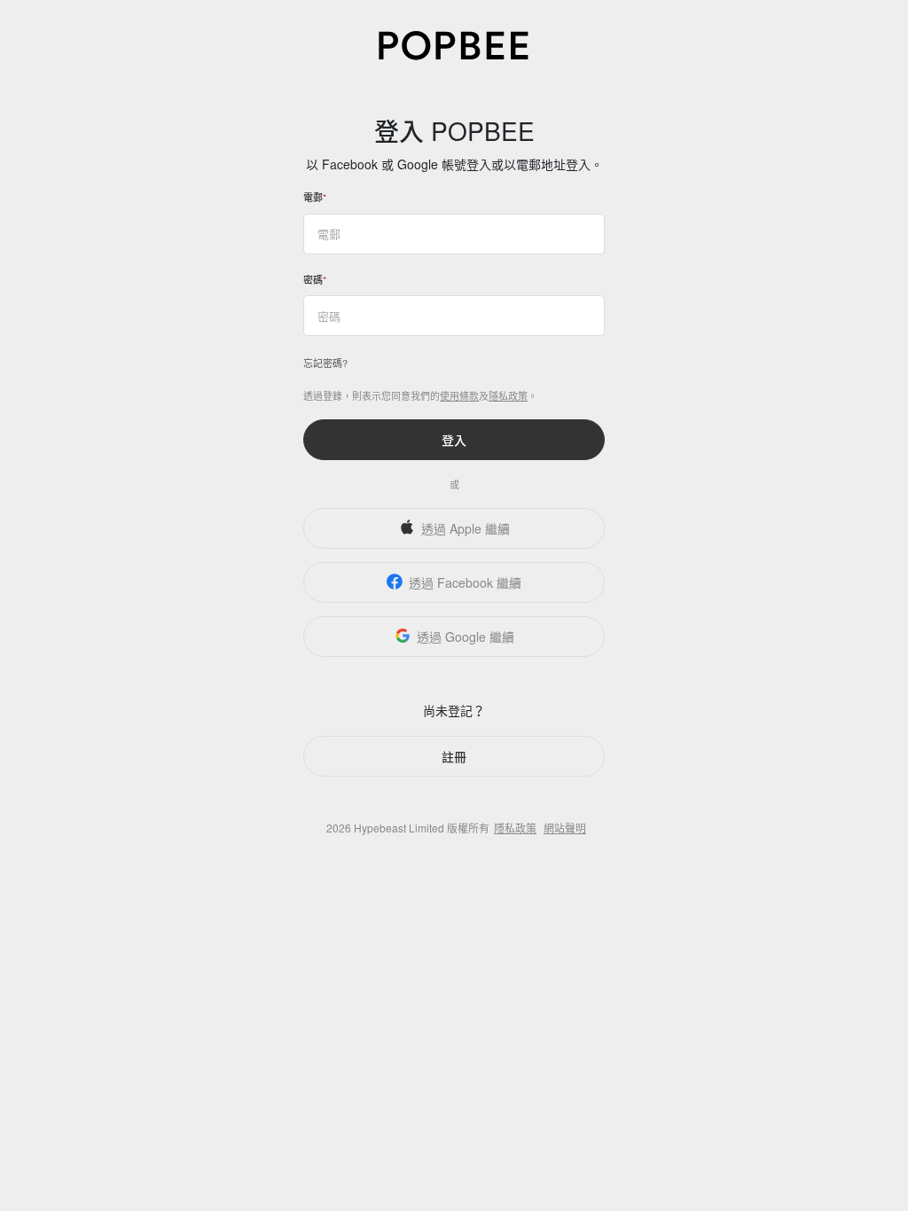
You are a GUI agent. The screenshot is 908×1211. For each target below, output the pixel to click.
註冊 (454, 756)
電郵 (313, 197)
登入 (454, 440)
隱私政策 (508, 395)
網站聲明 (565, 827)
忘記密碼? (325, 362)
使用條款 (459, 395)
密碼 (313, 279)
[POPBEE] (454, 43)
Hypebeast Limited (399, 827)
